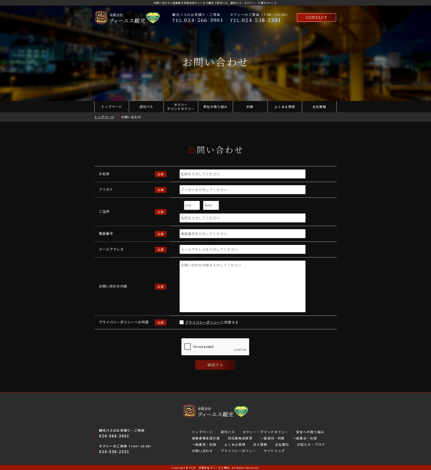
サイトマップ (274, 450)
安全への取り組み (310, 432)
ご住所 (104, 211)
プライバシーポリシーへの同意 (124, 322)
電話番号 (106, 233)
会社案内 (282, 444)
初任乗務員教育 (240, 438)
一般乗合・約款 (305, 438)
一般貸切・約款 (272, 438)
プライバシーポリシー (203, 322)
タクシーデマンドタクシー (181, 106)
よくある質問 (284, 106)
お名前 (104, 173)
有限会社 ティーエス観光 (214, 467)
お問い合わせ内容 (113, 286)
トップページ (111, 106)
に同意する (212, 322)
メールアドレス (111, 249)
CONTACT (316, 17)
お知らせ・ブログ (311, 444)
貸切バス (146, 106)
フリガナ (106, 189)
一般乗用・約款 (204, 444)
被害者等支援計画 (206, 438)
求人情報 (260, 444)
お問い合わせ (202, 450)
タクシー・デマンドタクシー (265, 432)
